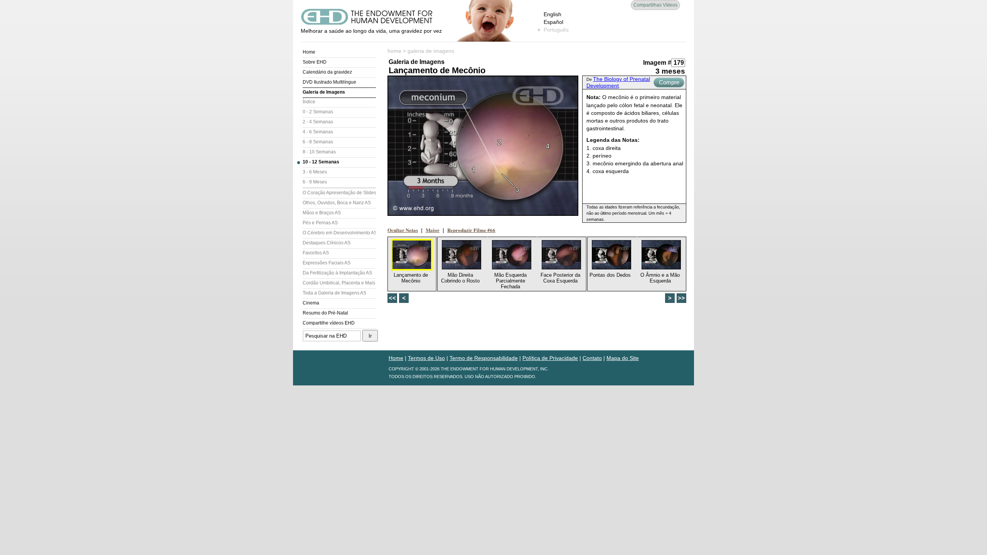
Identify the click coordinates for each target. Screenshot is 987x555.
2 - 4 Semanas (318, 121)
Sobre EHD (315, 62)
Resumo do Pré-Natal (325, 313)
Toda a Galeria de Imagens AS (334, 293)
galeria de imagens (431, 51)
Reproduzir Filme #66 (471, 230)
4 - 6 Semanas (318, 132)
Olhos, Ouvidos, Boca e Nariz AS (337, 202)
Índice (309, 101)
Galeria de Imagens (324, 92)
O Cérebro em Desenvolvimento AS (339, 232)
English (552, 14)
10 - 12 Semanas (321, 162)
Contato (592, 358)
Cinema (311, 303)
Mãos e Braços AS (322, 212)
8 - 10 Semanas (319, 152)
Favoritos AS (316, 253)
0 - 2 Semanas (318, 111)
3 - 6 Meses (315, 172)
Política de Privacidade (550, 358)
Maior (433, 230)
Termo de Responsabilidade (484, 358)
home (394, 51)
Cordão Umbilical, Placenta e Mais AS (339, 283)
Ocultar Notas (402, 230)
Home (309, 52)
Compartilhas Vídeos (655, 5)
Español (553, 22)
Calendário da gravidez (327, 72)
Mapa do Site (622, 358)
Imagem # (657, 62)
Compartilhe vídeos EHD (329, 323)
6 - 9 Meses (315, 182)
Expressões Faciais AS (326, 263)
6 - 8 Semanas (318, 142)
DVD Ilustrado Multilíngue (329, 82)
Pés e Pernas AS (320, 222)
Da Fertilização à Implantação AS (337, 273)
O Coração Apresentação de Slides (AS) (339, 192)
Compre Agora (669, 83)
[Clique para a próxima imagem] (482, 146)
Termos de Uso (426, 358)
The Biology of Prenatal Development (618, 82)
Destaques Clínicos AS (326, 243)
